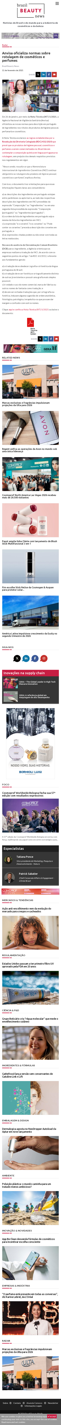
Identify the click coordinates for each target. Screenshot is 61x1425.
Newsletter (53, 1403)
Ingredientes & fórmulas (18, 1065)
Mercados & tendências (17, 900)
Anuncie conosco (34, 1403)
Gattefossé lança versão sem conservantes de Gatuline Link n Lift (27, 1075)
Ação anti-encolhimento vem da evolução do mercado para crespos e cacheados (26, 910)
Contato (17, 1403)
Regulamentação (13, 955)
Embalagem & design (15, 1120)
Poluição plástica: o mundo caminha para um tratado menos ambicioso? (26, 1185)
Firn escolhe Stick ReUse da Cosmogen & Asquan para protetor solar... (28, 588)
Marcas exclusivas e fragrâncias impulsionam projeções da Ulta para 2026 (26, 404)
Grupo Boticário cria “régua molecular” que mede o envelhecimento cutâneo (30, 1020)
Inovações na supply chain (24, 673)
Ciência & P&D (10, 1010)
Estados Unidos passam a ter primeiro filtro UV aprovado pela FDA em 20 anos (28, 965)
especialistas (14, 848)
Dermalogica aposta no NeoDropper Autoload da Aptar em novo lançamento (29, 1130)
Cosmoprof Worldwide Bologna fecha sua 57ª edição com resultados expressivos (28, 794)
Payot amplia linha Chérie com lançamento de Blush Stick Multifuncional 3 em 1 (29, 542)
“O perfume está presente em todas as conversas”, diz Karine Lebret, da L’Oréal (30, 1295)
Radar (5, 45)
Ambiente (8, 1175)
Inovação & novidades (17, 1230)
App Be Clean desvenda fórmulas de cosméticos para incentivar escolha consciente (28, 1240)
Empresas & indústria (16, 1285)
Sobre (5, 1403)
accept (53, 1416)
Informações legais (33, 1406)
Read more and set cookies (13, 1422)
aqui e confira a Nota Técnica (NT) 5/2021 (29, 309)
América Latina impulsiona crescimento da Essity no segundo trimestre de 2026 (29, 634)
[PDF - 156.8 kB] (30, 322)
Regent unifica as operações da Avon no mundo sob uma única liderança (29, 450)
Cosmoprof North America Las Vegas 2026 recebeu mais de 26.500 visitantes (29, 496)
